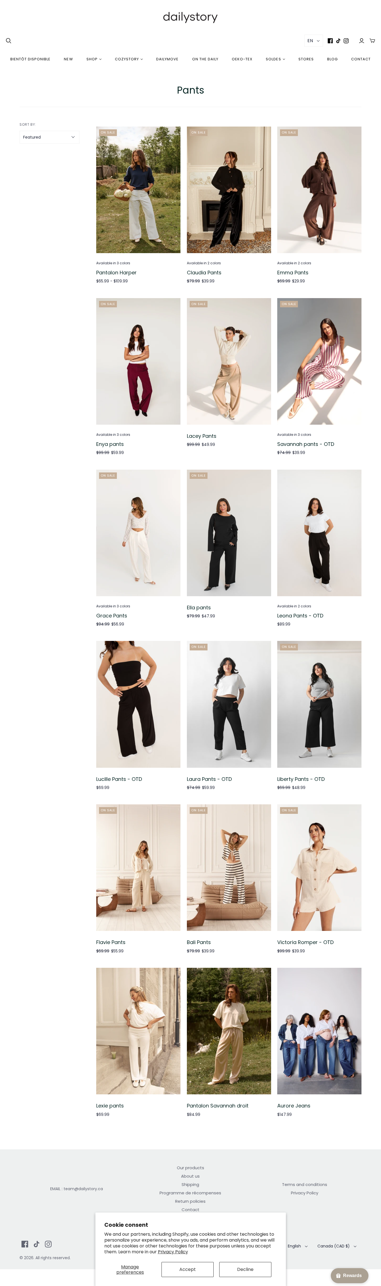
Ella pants (199, 607)
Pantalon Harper (116, 272)
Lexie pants (110, 1105)
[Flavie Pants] (138, 867)
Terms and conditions (304, 1184)
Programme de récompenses (190, 1193)
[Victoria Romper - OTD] (319, 867)
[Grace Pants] (138, 533)
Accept (187, 1269)
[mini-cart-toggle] (372, 41)
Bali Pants (199, 942)
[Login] (362, 41)
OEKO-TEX (242, 59)
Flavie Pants (111, 942)
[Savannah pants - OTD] (319, 361)
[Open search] (8, 41)
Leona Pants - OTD (300, 615)
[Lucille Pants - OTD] (138, 704)
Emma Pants (292, 272)
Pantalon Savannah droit (218, 1105)
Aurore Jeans (293, 1105)
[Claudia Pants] (229, 190)
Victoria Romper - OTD (305, 942)
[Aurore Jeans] (319, 1031)
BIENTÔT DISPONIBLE (30, 59)
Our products (190, 1168)
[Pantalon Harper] (138, 190)
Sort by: (28, 124)
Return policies (190, 1201)
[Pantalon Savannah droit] (229, 1031)
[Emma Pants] (319, 190)
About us (190, 1176)
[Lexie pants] (138, 1031)
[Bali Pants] (229, 867)
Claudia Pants (204, 272)
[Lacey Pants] (229, 361)
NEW (68, 59)
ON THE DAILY (205, 59)
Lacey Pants (201, 435)
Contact (361, 59)
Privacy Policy (173, 1252)
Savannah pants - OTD (305, 444)
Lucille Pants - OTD (119, 779)
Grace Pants (111, 615)
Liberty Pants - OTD (301, 779)
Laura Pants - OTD (209, 779)
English (294, 1246)
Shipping (190, 1184)
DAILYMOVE (167, 59)
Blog (332, 59)
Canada (333, 1246)
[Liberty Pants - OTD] (319, 704)
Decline (245, 1269)
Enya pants (110, 444)
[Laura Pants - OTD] (229, 704)
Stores (306, 59)
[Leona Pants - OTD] (319, 533)
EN (310, 40)
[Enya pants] (138, 361)
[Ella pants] (229, 533)
